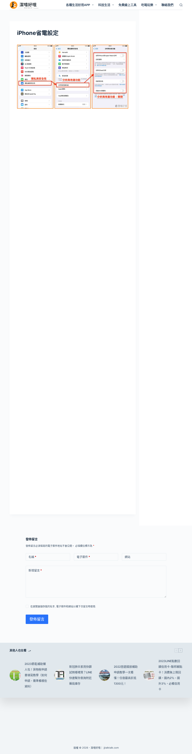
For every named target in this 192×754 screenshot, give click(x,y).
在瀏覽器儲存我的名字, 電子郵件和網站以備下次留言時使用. (63, 606)
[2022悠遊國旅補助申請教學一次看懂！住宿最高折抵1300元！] (104, 675)
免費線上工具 (127, 5)
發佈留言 (36, 619)
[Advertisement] (72, 140)
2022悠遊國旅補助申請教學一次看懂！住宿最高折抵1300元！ (126, 675)
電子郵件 (83, 557)
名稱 (32, 557)
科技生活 (104, 5)
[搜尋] (181, 5)
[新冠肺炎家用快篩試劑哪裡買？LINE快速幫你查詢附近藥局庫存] (59, 675)
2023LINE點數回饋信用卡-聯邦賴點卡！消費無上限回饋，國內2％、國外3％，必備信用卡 (170, 675)
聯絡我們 (167, 5)
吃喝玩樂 (147, 5)
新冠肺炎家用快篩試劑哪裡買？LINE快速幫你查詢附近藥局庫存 (80, 675)
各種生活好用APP (78, 5)
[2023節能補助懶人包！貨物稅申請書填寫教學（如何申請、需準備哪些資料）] (15, 675)
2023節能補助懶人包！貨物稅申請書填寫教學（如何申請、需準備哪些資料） (36, 675)
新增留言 (35, 570)
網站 (127, 557)
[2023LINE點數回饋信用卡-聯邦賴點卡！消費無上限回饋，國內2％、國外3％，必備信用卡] (149, 675)
